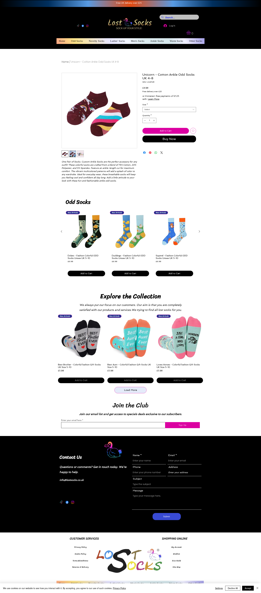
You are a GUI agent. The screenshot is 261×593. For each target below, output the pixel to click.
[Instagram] (87, 25)
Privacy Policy (119, 588)
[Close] (257, 588)
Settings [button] (219, 588)
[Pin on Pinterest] (150, 152)
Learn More (166, 99)
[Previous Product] (61, 231)
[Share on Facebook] (144, 152)
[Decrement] (144, 120)
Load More (130, 390)
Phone (136, 467)
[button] (191, 32)
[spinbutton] (149, 120)
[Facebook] (82, 25)
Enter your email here (71, 420)
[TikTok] (78, 25)
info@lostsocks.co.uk (72, 480)
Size (145, 105)
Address (173, 467)
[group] (130, 244)
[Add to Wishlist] (193, 131)
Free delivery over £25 (152, 91)
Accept (248, 588)
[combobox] (169, 109)
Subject (137, 479)
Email (171, 455)
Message (138, 490)
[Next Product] (199, 231)
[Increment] (154, 120)
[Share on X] (161, 152)
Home (65, 62)
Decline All (233, 588)
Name (136, 455)
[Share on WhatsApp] (156, 152)
